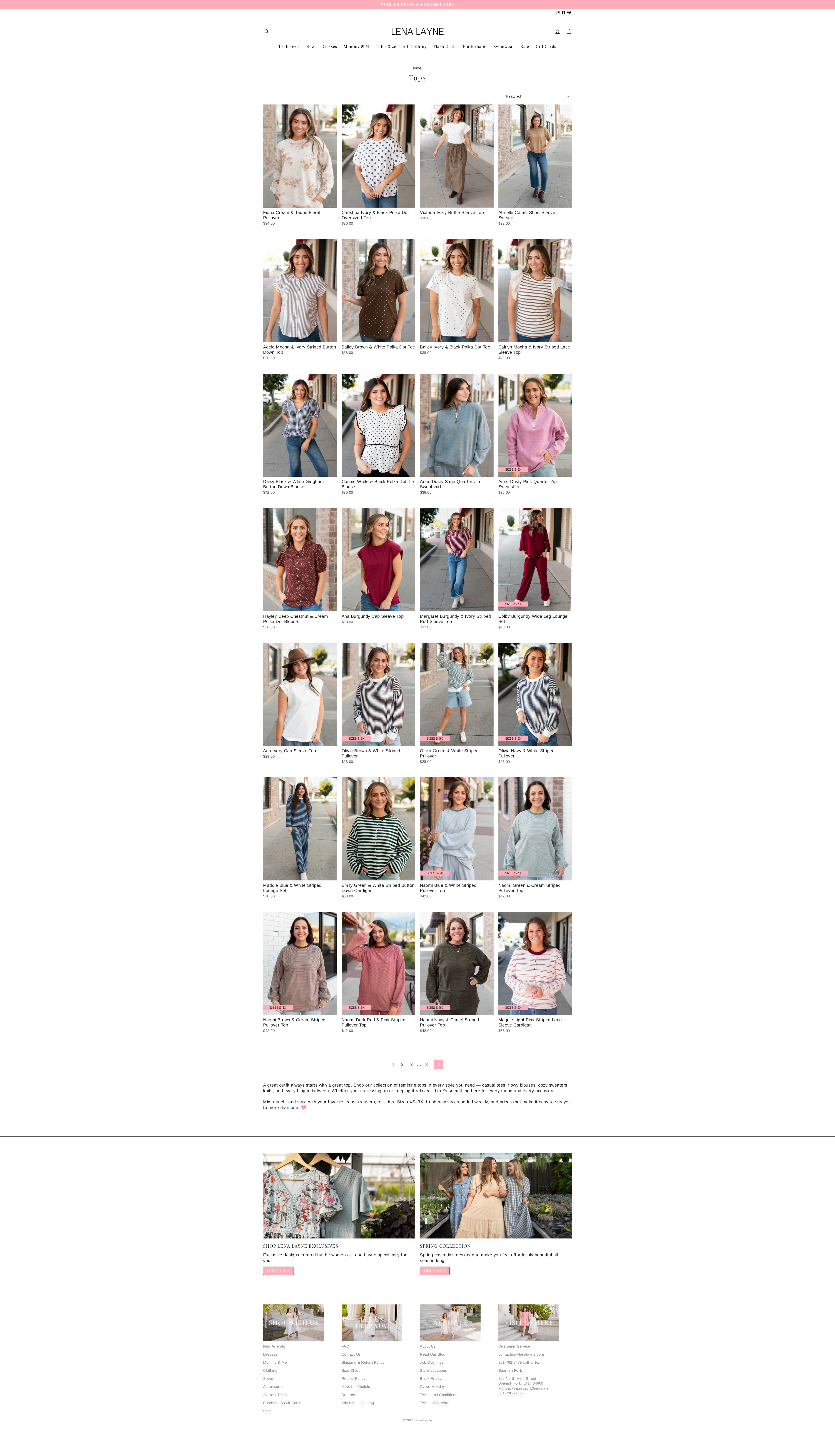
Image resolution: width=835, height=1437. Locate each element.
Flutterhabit (475, 46)
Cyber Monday (432, 1387)
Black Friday (431, 1378)
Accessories (274, 1387)
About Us (428, 1346)
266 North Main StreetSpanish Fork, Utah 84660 (520, 1380)
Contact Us (351, 1354)
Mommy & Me (358, 46)
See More (434, 1270)
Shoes (268, 1378)
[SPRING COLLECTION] (496, 1195)
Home (416, 68)
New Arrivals (274, 1346)
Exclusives (289, 46)
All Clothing (415, 46)
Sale (525, 46)
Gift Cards (546, 46)
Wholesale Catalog (358, 1403)
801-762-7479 (510, 1362)
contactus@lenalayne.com (521, 1354)
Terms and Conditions (438, 1395)
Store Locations (433, 1370)
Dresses (329, 46)
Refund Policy (354, 1378)
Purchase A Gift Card (281, 1403)
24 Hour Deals (275, 1395)
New (310, 46)
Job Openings (432, 1362)
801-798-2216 (510, 1393)
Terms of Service (434, 1403)
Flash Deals (445, 46)
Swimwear (504, 46)
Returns (348, 1395)
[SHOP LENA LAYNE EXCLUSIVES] (339, 1195)
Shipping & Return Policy (363, 1362)
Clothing (270, 1370)
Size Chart (351, 1370)
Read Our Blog (432, 1354)
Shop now (278, 1270)
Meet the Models (356, 1387)
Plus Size (387, 46)
